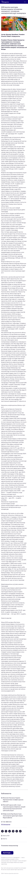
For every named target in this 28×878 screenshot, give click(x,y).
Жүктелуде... (7, 853)
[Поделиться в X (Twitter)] (6, 831)
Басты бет (6, 835)
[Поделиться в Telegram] (9, 831)
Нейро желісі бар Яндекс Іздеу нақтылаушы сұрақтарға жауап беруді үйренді (13, 815)
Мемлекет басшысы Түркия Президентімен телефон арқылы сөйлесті (13, 799)
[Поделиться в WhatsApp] (16, 831)
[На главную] (5, 1)
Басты (5, 838)
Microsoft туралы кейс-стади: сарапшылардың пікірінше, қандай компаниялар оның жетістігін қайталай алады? (14, 807)
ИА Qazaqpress (5, 824)
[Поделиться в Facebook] (2, 831)
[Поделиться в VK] (13, 831)
